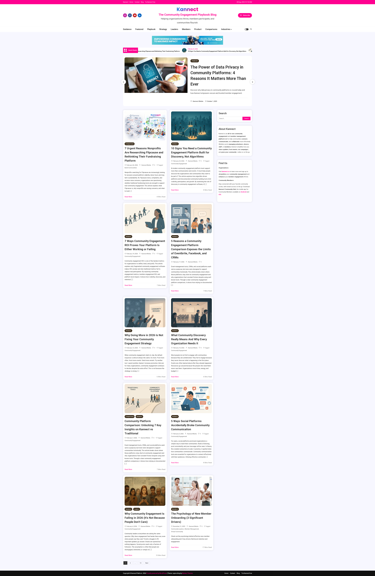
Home (226, 573)
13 (140, 563)
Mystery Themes (187, 573)
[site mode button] (247, 29)
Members (186, 29)
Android (243, 192)
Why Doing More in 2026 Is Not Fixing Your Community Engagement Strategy (144, 339)
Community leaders (177, 529)
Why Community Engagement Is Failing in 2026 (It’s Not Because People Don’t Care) (145, 518)
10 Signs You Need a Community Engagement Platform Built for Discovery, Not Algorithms (198, 51)
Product (197, 29)
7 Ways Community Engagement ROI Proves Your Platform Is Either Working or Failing (145, 245)
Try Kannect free (150, 2)
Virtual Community (177, 531)
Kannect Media (198, 101)
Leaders (174, 29)
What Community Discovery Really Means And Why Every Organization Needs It (189, 339)
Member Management (192, 529)
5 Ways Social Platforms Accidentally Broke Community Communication (190, 425)
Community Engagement (179, 163)
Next (146, 563)
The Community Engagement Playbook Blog (188, 14)
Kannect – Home (128, 2)
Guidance (127, 29)
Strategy (163, 29)
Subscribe (246, 15)
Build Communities (131, 168)
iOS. (220, 194)
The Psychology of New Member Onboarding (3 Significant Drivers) (191, 518)
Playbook (151, 29)
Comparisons (211, 29)
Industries (225, 29)
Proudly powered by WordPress (156, 573)
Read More (128, 197)
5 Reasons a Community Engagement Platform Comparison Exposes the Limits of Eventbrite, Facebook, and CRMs (191, 249)
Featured (139, 29)
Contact (137, 2)
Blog (142, 2)
